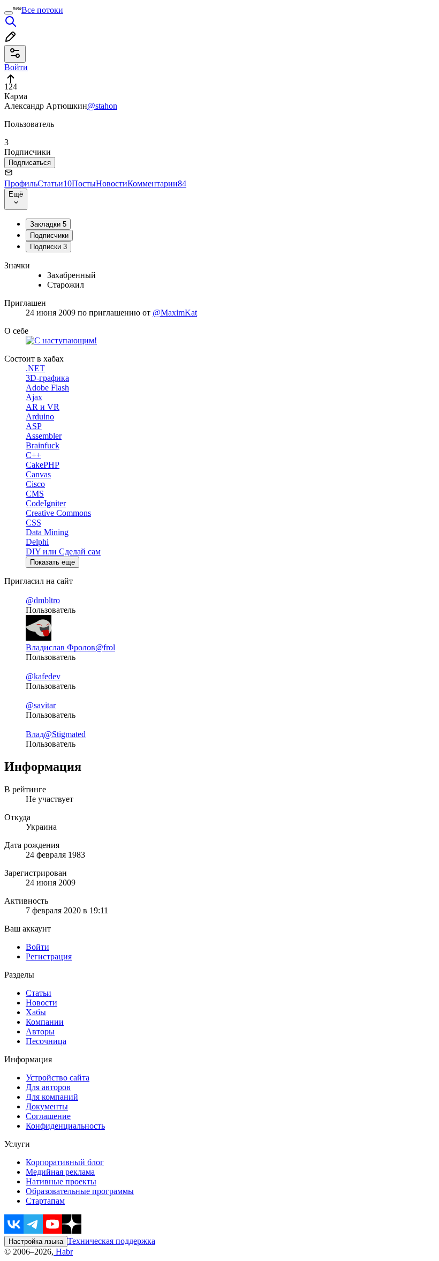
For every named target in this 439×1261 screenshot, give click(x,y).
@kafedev (43, 676)
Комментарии (156, 183)
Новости (111, 183)
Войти (37, 946)
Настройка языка (36, 1241)
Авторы (40, 1031)
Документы (47, 1106)
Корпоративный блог (65, 1162)
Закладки (48, 224)
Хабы (36, 1012)
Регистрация (49, 956)
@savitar (41, 705)
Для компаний (52, 1096)
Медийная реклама (60, 1171)
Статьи (54, 183)
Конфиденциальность (65, 1125)
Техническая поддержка (111, 1240)
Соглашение (48, 1116)
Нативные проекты (61, 1181)
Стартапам (45, 1200)
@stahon (102, 105)
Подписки (48, 247)
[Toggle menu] (8, 12)
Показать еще (52, 562)
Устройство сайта (57, 1077)
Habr (63, 1251)
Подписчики (49, 235)
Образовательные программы (80, 1191)
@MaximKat (175, 312)
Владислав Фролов (60, 647)
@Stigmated (65, 734)
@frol (105, 647)
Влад (35, 734)
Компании (45, 1021)
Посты (84, 183)
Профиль (20, 183)
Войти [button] (16, 67)
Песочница (46, 1041)
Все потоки (42, 9)
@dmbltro (43, 600)
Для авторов (48, 1087)
